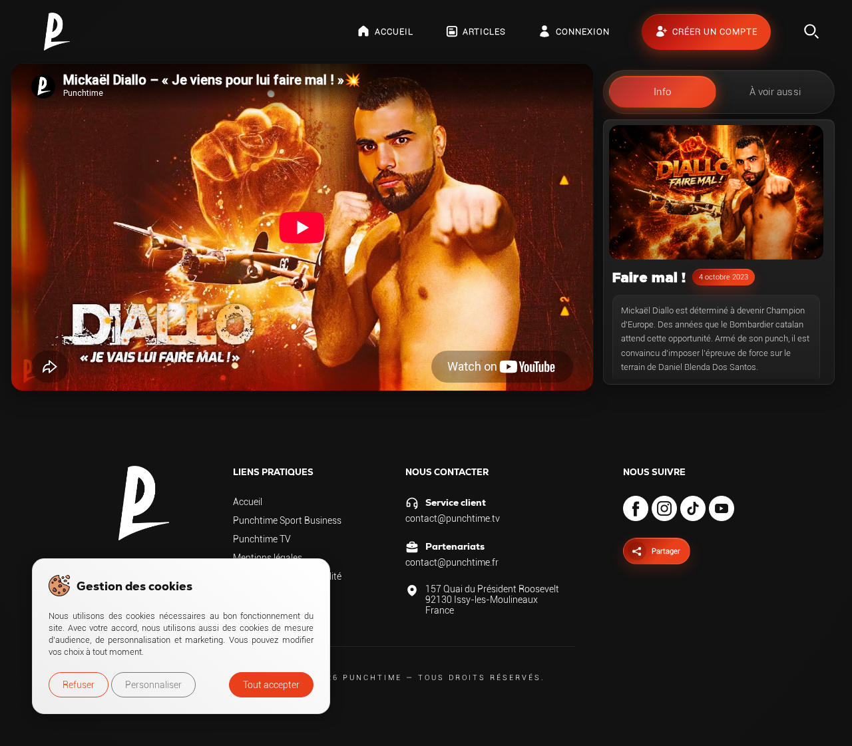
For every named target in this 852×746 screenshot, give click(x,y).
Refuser (79, 684)
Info (662, 92)
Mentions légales (267, 557)
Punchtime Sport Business (287, 520)
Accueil (247, 501)
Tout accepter (271, 684)
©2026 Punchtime (354, 677)
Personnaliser (153, 684)
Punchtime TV (262, 539)
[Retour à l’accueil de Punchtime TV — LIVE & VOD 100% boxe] (57, 31)
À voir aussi (775, 92)
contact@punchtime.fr (452, 562)
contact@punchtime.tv (452, 518)
